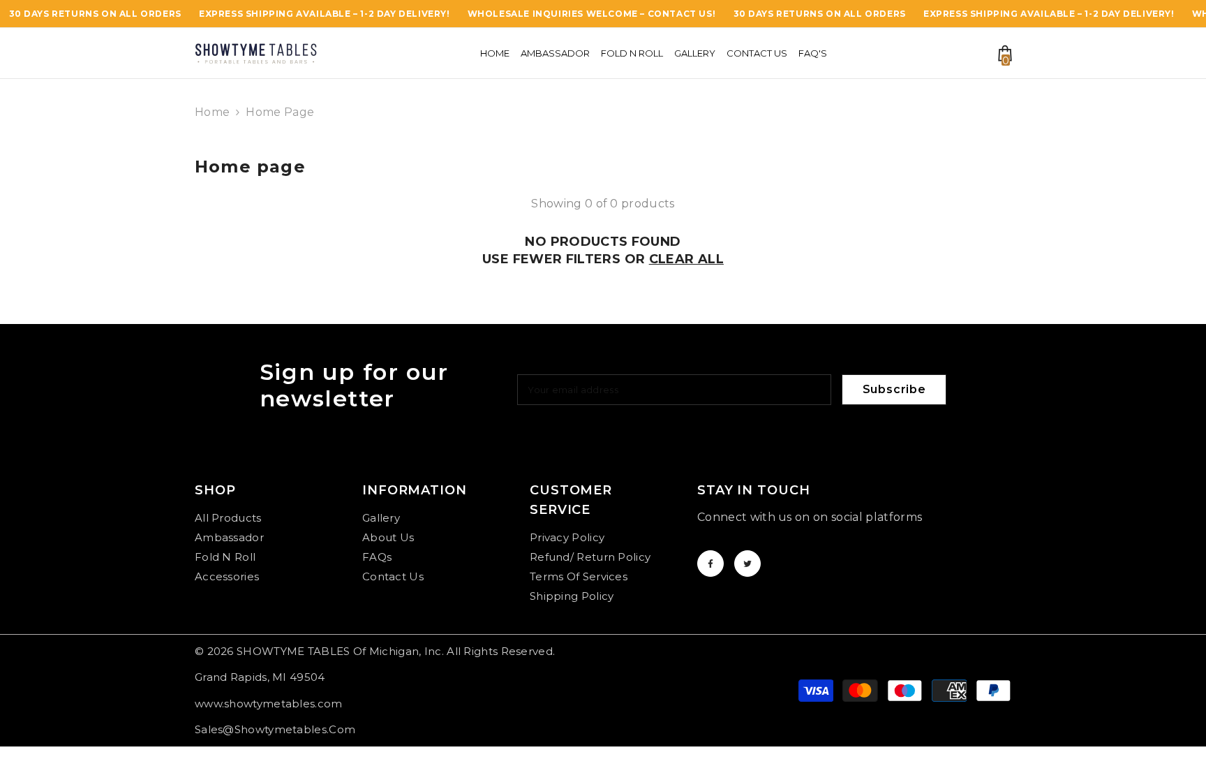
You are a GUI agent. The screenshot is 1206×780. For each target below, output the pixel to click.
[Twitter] (747, 563)
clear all (686, 259)
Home (212, 112)
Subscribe (894, 389)
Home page (280, 112)
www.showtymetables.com (269, 703)
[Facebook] (710, 563)
